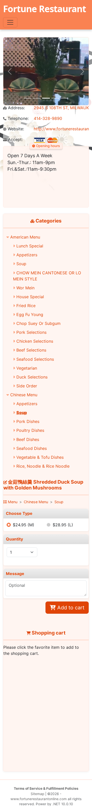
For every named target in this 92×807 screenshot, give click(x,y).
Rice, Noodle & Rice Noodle (43, 466)
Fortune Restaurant (44, 9)
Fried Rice (26, 305)
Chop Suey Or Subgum (38, 323)
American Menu (25, 237)
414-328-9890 (48, 118)
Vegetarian (26, 368)
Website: (15, 128)
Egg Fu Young (29, 314)
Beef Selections (31, 350)
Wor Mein (25, 287)
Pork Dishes (27, 421)
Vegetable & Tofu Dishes (40, 457)
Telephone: (17, 118)
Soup (21, 263)
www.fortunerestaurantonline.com (38, 799)
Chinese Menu (23, 394)
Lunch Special (29, 245)
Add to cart (70, 608)
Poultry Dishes (30, 430)
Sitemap (37, 794)
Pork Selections (31, 332)
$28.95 (63, 524)
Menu (12, 502)
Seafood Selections (35, 359)
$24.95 (23, 524)
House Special (30, 296)
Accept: (15, 139)
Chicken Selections (34, 341)
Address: (16, 107)
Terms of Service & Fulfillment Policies (46, 788)
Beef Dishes (27, 439)
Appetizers (26, 254)
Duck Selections (32, 376)
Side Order (26, 385)
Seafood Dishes (31, 448)
